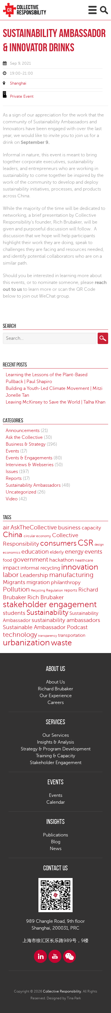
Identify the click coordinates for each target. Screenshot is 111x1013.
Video (12, 499)
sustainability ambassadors (66, 620)
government (30, 559)
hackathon (61, 560)
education (35, 552)
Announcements (23, 430)
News (55, 848)
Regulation (54, 590)
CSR (85, 543)
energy (74, 551)
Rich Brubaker (45, 597)
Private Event (22, 96)
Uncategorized (21, 492)
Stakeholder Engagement (55, 762)
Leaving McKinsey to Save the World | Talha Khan (55, 402)
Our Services (55, 735)
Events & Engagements (29, 458)
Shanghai (18, 83)
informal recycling (40, 568)
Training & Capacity (55, 755)
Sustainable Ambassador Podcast (45, 627)
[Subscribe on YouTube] (54, 956)
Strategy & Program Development (56, 749)
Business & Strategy (26, 444)
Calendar (55, 802)
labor (11, 575)
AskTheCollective (34, 527)
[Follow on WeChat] (69, 956)
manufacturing (71, 574)
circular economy (37, 536)
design (99, 544)
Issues (12, 471)
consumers (58, 543)
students (14, 613)
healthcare (84, 560)
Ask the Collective (24, 437)
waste (61, 643)
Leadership (34, 575)
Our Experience (56, 695)
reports (70, 590)
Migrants (14, 582)
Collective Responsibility (62, 991)
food (7, 560)
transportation (71, 635)
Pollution (16, 589)
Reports (14, 478)
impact (11, 568)
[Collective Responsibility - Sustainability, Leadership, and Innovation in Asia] (28, 10)
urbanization (26, 642)
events (93, 551)
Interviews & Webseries (30, 464)
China (12, 535)
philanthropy (66, 582)
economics (11, 552)
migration (38, 582)
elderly (57, 552)
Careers (56, 702)
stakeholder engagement (50, 604)
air (6, 527)
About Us (55, 682)
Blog (55, 841)
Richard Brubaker (55, 688)
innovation (79, 567)
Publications (55, 835)
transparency (47, 635)
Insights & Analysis (55, 742)
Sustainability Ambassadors (33, 485)
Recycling (38, 590)
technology (20, 634)
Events (12, 451)
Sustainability (47, 613)
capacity (91, 528)
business (69, 527)
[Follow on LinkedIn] (40, 956)
